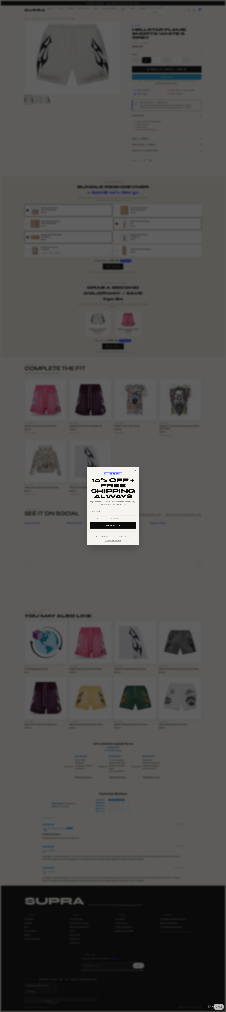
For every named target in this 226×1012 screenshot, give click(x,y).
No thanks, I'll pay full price (113, 541)
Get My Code (112, 525)
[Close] (135, 470)
